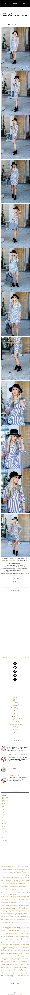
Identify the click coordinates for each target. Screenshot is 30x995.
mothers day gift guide (9, 924)
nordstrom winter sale (9, 931)
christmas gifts (14, 883)
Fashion (6, 3)
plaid (25, 936)
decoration (13, 888)
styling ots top (19, 952)
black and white (13, 872)
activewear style (4, 866)
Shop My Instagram (15, 5)
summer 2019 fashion (13, 953)
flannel (10, 897)
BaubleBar (2, 871)
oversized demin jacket (15, 934)
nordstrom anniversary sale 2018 (15, 928)
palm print (2, 936)
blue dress (26, 874)
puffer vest (12, 938)
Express (3, 806)
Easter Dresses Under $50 (15, 720)
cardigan (24, 878)
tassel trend (21, 959)
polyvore (27, 936)
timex (26, 962)
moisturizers (18, 922)
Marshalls (8, 919)
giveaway (27, 900)
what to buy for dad (21, 972)
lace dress (24, 913)
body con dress (9, 875)
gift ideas (7, 900)
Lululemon (4, 818)
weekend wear (14, 972)
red (15, 939)
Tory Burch (4, 836)
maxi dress (27, 919)
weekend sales (9, 972)
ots (1, 934)
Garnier (28, 899)
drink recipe (16, 889)
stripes (7, 952)
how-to (5, 907)
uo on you (13, 967)
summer (27, 952)
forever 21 (22, 897)
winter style (11, 975)
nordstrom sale (20, 930)
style (9, 952)
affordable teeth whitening (14, 866)
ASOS (3, 798)
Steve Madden (4, 831)
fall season (5, 894)
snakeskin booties (19, 945)
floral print (16, 897)
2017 (14, 729)
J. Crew (3, 814)
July (15, 710)
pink (13, 936)
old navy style (22, 592)
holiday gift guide (11, 905)
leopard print (11, 914)
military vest (24, 921)
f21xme (2, 892)
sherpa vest (7, 944)
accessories (23, 864)
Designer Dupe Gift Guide (14, 775)
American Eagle (5, 795)
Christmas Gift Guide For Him (6, 883)
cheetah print (12, 880)
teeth (27, 959)
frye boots (19, 899)
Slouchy (9, 945)
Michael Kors (19, 921)
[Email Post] (11, 590)
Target (3, 834)
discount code (3, 889)
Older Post (4, 657)
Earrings (17, 560)
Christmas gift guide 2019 (24, 881)
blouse (21, 874)
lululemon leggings (17, 917)
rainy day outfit (3, 939)
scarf (19, 942)
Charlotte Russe (7, 880)
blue (23, 874)
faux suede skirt (17, 896)
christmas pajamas (4, 885)
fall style (10, 894)
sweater (22, 956)
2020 (14, 697)
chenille (16, 880)
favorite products (23, 896)
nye (15, 931)
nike (7, 927)
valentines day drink (4, 969)
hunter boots (9, 907)
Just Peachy (10, 764)
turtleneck (7, 967)
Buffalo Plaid (18, 877)
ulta (10, 967)
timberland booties (21, 962)
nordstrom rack (13, 930)
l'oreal (14, 913)
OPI (24, 933)
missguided (2, 922)
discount (28, 888)
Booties (27, 875)
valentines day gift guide (12, 969)
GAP (3, 809)
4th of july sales (11, 864)
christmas (23, 880)
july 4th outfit (21, 911)
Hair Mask (18, 902)
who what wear (18, 973)
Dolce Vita (9, 889)
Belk (27, 871)
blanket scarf (17, 874)
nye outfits (18, 931)
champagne (2, 880)
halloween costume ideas (16, 904)
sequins (24, 942)
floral (13, 897)
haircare (22, 902)
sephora (21, 942)
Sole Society (4, 947)
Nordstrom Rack (5, 825)
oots (22, 933)
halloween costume (8, 904)
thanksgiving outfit (26, 961)
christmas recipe (11, 884)
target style (16, 959)
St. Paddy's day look (10, 950)
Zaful (3, 842)
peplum (8, 936)
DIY (6, 889)
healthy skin (27, 904)
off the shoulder (26, 931)
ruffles (19, 941)
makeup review (3, 919)
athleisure (14, 869)
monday (22, 922)
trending (23, 965)
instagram (27, 907)
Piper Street (22, 936)
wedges (2, 972)
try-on (26, 966)
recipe (14, 939)
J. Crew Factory (5, 815)
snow (28, 945)
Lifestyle (22, 1)
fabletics (8, 892)
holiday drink (5, 905)
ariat (3, 869)
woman (18, 975)
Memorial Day (8, 921)
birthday (6, 872)
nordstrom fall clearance (25, 928)
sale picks (3, 942)
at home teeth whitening (8, 869)
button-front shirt (4, 878)
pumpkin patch (17, 938)
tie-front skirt (11, 962)
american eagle (18, 868)
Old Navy (15, 592)
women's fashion (3, 976)
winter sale (7, 975)
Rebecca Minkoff (9, 939)
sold (1, 947)
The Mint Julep (3, 962)
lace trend (27, 913)
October (15, 705)
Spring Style (13, 594)
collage (10, 886)
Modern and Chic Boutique (10, 922)
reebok (26, 939)
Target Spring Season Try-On (16, 718)
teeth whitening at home (8, 961)
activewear (27, 864)
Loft (2, 817)
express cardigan (21, 891)
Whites (14, 973)
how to (2, 907)
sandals (13, 942)
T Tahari (5, 959)
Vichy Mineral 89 (21, 970)
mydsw (26, 924)
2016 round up (3, 864)
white (26, 972)
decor (10, 888)
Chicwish (3, 801)
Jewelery (7, 911)
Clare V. (24, 884)
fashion (9, 592)
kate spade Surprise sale (9, 913)
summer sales (24, 955)
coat (27, 884)
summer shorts (11, 956)
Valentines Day (26, 967)
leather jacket (3, 914)
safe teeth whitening (24, 941)
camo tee (16, 878)
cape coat (20, 878)
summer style (16, 956)
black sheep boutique (10, 874)
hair (15, 902)
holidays (22, 905)
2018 (14, 701)
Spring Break (13, 947)
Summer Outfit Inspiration (16, 955)
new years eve (3, 927)
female (6, 897)
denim (16, 888)
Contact (24, 3)
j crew (20, 908)
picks (11, 936)
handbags (22, 904)
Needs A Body (22, 925)
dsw (19, 889)
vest (14, 970)
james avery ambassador (16, 910)
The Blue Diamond (15, 15)
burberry (22, 877)
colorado (16, 886)
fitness (8, 897)
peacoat (5, 936)
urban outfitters (17, 967)
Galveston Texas (24, 899)
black (9, 872)
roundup (7, 941)
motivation (15, 924)
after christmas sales (6, 867)
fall (10, 892)
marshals (18, 919)
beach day (8, 871)
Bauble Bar (27, 869)
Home (6, 1)
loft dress (9, 916)
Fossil (26, 897)
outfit (3, 934)
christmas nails (20, 883)
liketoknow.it (21, 914)
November (15, 704)
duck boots (22, 889)
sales (5, 942)
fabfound (5, 892)
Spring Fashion (10, 593)
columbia (20, 886)
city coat (21, 884)
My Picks (23, 924)
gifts (16, 900)
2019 (14, 699)
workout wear (8, 976)
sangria (16, 942)
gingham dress (23, 900)
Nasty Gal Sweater (17, 925)
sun (20, 956)
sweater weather (14, 958)
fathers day (20, 894)
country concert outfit (25, 886)
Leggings (6, 914)
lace (21, 913)
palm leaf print (26, 934)
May (15, 713)
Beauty (15, 3)
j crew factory (24, 908)
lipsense (25, 914)
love (24, 916)
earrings (25, 889)
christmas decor (6, 881)
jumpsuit (25, 911)
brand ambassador (7, 877)
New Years (27, 925)
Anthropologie (5, 797)
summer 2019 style (21, 953)
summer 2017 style (4, 953)
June (15, 712)
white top (11, 973)
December (15, 702)
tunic (4, 967)
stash (22, 950)
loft (6, 916)
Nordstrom (4, 823)
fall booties (14, 892)
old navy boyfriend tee (9, 933)
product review (7, 938)
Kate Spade (3, 913)
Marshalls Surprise (13, 919)
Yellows (12, 976)
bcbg (5, 871)
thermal (7, 962)
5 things (15, 864)
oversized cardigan (7, 934)
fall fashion (25, 892)
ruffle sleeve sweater (14, 941)
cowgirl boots (3, 888)
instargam (17, 908)
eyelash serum (26, 891)
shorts (13, 944)
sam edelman (9, 942)
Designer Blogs (19, 994)
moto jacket (19, 924)
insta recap (18, 907)
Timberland (16, 962)
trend (20, 965)
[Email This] (13, 590)
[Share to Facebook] (17, 590)
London (12, 916)
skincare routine (21, 944)
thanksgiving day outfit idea (18, 961)
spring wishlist (25, 948)
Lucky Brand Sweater (6, 917)
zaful (15, 976)
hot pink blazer (26, 905)
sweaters (18, 958)
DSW (3, 805)
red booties (18, 939)
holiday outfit (17, 905)
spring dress (27, 947)
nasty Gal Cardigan (10, 925)
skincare (16, 944)
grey (11, 902)
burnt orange (27, 877)
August (15, 708)
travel (14, 966)
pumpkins (21, 938)
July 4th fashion (15, 911)
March (15, 716)
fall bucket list (19, 892)
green (9, 902)
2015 (14, 732)
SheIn (3, 829)
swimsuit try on (26, 958)
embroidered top (12, 891)
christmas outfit (26, 883)
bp (3, 877)
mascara (21, 919)
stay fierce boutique (26, 950)
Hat (15, 558)
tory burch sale (18, 964)
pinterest (18, 936)
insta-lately (22, 907)
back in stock (22, 869)
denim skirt (24, 888)
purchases (25, 938)
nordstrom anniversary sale (19, 927)
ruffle (10, 941)
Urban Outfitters (5, 839)
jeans (28, 910)
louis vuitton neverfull (18, 916)
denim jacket (20, 888)
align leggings (12, 867)
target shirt (12, 959)
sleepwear (27, 944)
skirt (25, 944)
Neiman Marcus (5, 822)
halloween (2, 904)
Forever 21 (4, 808)
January (15, 727)
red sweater (22, 939)
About (14, 1)
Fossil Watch (19, 562)
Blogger (17, 983)
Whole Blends (23, 973)
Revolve (3, 828)
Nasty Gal (4, 925)
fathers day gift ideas (25, 894)
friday (6, 899)
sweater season (3, 958)
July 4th (11, 911)
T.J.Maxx (4, 832)
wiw (19, 594)
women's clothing (26, 975)
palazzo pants (21, 934)
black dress (18, 872)
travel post (17, 965)
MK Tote (12, 560)
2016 (14, 731)
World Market (4, 840)
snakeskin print (24, 945)
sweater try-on (8, 958)
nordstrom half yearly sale (5, 930)
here (12, 558)
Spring (9, 947)
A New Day (19, 864)
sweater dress (27, 956)
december (7, 888)
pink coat (15, 936)
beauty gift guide (17, 871)
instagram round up (11, 908)
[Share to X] (16, 590)
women (21, 975)
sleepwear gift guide (4, 945)
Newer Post (26, 657)
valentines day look (20, 969)
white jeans (7, 973)
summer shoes (5, 956)
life (13, 914)
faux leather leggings (10, 896)
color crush (13, 886)
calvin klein (9, 878)
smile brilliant (13, 945)
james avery (7, 910)
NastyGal (3, 820)
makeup (22, 918)
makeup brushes (26, 917)
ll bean (4, 916)
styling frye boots (14, 952)
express (16, 891)
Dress (2, 558)
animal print (23, 867)
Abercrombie (4, 794)
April (15, 715)
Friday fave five (10, 899)
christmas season (17, 884)
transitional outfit (3, 965)
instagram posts (4, 908)
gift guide (3, 900)
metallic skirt (13, 921)
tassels (25, 959)
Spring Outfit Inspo (22, 593)
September (15, 707)
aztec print (18, 869)
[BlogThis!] (15, 590)
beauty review (23, 871)
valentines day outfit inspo (8, 970)
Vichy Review (26, 970)
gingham (19, 900)
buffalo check (13, 877)
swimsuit (22, 958)
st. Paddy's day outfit (17, 950)
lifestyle (16, 915)
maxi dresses (3, 921)
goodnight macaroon (4, 902)
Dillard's (3, 803)
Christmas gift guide (13, 881)
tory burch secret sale (24, 964)
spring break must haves (20, 947)
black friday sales (23, 872)
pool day (2, 938)
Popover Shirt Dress (16, 721)
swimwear (2, 959)
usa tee (21, 967)
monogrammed (26, 922)
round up (4, 941)
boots (1, 877)
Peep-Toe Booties (5, 560)
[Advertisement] (11, 647)
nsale (14, 931)
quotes (28, 938)
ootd (3, 593)
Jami (22, 910)
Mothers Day (3, 924)
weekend (5, 972)
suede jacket (24, 952)
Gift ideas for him (12, 900)
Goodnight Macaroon (6, 811)
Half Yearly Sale (26, 902)
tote (28, 964)
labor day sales (18, 913)
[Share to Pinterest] (19, 590)
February (15, 726)
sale (28, 941)
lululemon (12, 917)
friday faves (15, 899)
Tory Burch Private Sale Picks (16, 724)
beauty (12, 871)
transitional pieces (10, 965)
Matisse (24, 919)
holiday (2, 905)
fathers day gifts (3, 896)
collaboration (6, 886)
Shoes (11, 944)
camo (13, 878)
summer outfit (7, 955)
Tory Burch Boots (12, 964)
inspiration (13, 907)
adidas (8, 866)
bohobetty (19, 875)
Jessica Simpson (3, 911)
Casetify (28, 878)
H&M (3, 812)
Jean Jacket (25, 910)
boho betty (15, 875)
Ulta (2, 837)
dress (13, 889)
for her (19, 897)
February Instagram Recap (15, 723)
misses (28, 921)
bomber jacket (23, 875)
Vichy (16, 970)
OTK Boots (27, 933)
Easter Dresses (5, 891)
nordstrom (10, 927)
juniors (28, 911)
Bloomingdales (5, 800)
